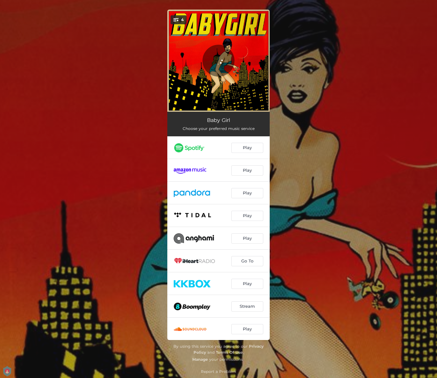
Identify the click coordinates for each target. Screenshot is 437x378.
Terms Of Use (229, 352)
